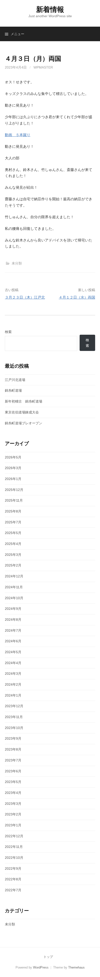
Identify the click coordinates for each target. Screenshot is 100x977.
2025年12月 (14, 490)
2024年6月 (13, 641)
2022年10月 (14, 858)
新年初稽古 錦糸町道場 (23, 401)
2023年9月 (13, 738)
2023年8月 (13, 749)
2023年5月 (13, 782)
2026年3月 (13, 468)
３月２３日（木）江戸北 (25, 297)
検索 (8, 332)
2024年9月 (13, 609)
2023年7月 (13, 760)
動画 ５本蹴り (17, 135)
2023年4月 (13, 793)
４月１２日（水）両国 (77, 297)
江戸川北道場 (15, 380)
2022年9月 (13, 868)
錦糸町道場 (13, 390)
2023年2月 (13, 814)
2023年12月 (14, 706)
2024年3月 (13, 673)
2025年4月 (13, 544)
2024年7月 (13, 630)
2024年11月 (14, 587)
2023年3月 (13, 804)
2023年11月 (14, 717)
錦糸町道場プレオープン (23, 423)
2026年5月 (13, 457)
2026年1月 (13, 479)
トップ (48, 957)
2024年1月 (13, 695)
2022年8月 (13, 879)
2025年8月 (13, 511)
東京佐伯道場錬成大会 (22, 412)
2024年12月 (14, 576)
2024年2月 (13, 684)
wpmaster (43, 67)
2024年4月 (13, 663)
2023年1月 (13, 825)
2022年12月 (14, 836)
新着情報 (50, 9)
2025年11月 (14, 500)
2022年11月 (14, 847)
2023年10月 (14, 728)
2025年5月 (13, 533)
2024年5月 (13, 652)
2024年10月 (14, 598)
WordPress (41, 967)
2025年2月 (13, 565)
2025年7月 (13, 522)
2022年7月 (13, 890)
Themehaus (76, 967)
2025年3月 (13, 555)
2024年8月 (13, 619)
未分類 (17, 263)
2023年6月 (13, 771)
